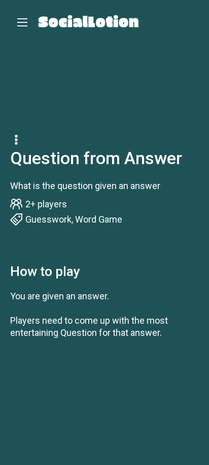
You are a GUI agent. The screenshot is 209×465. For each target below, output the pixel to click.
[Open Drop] (17, 141)
